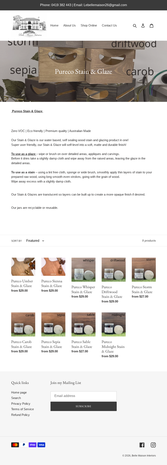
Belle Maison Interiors (144, 455)
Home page (19, 392)
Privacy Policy (20, 403)
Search (16, 398)
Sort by (16, 241)
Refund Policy (20, 415)
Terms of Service (22, 409)
